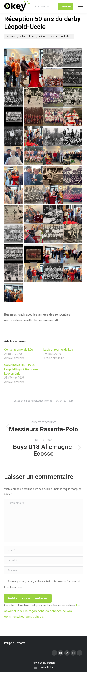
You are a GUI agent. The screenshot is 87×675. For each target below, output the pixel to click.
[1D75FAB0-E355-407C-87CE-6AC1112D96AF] (34, 97)
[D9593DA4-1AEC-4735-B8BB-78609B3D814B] (73, 234)
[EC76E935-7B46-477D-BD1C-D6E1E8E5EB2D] (14, 273)
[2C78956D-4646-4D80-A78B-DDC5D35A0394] (73, 97)
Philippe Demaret (14, 643)
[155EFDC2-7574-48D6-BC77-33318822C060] (73, 156)
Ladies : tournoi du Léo (58, 349)
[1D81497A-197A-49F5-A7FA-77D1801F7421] (53, 97)
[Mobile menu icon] (80, 6)
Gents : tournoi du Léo (18, 349)
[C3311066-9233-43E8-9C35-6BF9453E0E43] (14, 234)
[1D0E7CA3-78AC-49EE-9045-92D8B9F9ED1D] (73, 77)
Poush (51, 662)
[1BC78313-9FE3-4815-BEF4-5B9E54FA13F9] (53, 77)
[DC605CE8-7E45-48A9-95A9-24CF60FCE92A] (53, 253)
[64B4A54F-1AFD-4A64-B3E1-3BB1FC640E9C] (53, 156)
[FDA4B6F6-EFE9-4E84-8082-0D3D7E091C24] (73, 273)
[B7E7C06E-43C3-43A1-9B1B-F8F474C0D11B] (14, 214)
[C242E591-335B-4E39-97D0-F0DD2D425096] (73, 214)
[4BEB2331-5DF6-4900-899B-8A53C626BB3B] (34, 116)
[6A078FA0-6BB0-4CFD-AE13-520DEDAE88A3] (73, 116)
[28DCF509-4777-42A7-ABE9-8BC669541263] (34, 156)
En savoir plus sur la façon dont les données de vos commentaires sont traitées (42, 610)
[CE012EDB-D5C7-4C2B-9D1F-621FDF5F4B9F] (53, 234)
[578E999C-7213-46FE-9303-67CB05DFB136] (14, 175)
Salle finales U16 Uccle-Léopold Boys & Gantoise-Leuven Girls (21, 369)
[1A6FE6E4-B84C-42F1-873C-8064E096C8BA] (73, 58)
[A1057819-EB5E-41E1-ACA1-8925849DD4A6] (73, 195)
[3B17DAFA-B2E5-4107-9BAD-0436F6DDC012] (14, 116)
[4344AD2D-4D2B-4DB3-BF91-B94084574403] (34, 175)
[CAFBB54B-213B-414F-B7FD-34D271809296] (34, 234)
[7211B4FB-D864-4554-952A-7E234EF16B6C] (53, 175)
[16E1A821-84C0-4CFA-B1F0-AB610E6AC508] (14, 156)
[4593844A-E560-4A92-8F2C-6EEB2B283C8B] (14, 195)
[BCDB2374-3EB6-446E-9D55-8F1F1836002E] (53, 214)
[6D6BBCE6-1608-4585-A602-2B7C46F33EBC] (34, 136)
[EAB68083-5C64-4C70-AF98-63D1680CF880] (73, 253)
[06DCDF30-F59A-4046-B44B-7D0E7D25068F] (53, 116)
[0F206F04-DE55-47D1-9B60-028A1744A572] (53, 58)
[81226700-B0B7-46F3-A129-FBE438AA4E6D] (53, 195)
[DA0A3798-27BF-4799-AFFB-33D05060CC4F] (14, 253)
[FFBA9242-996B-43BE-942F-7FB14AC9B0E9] (14, 292)
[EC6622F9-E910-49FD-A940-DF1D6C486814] (34, 273)
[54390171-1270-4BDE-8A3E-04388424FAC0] (34, 195)
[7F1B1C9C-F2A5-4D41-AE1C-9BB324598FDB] (73, 136)
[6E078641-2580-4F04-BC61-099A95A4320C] (53, 136)
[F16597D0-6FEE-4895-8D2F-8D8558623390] (53, 273)
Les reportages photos (39, 400)
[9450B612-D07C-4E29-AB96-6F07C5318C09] (73, 175)
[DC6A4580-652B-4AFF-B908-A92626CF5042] (34, 253)
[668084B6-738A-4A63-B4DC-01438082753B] (24, 67)
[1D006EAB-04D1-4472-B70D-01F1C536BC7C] (14, 97)
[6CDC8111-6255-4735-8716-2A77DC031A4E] (14, 136)
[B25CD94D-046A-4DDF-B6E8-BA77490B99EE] (34, 214)
